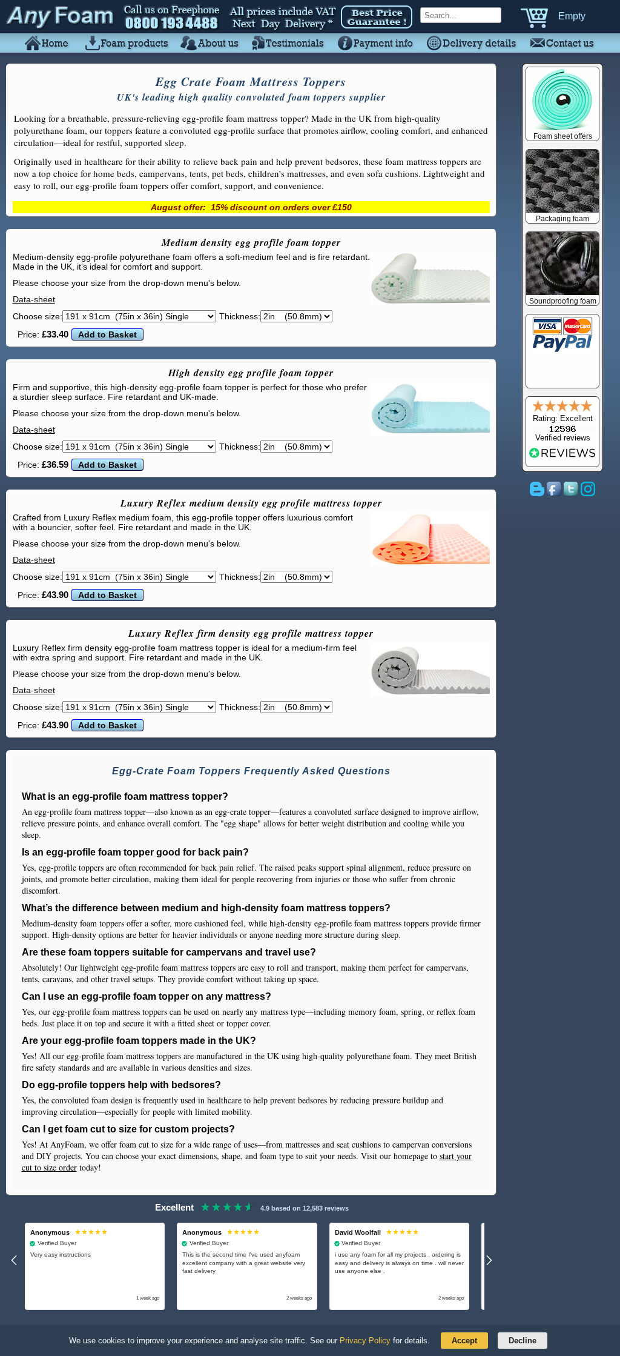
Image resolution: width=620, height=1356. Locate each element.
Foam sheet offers (562, 136)
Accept (464, 1340)
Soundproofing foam (562, 301)
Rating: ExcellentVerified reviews (563, 428)
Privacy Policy (365, 1340)
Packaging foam (562, 218)
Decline (522, 1340)
